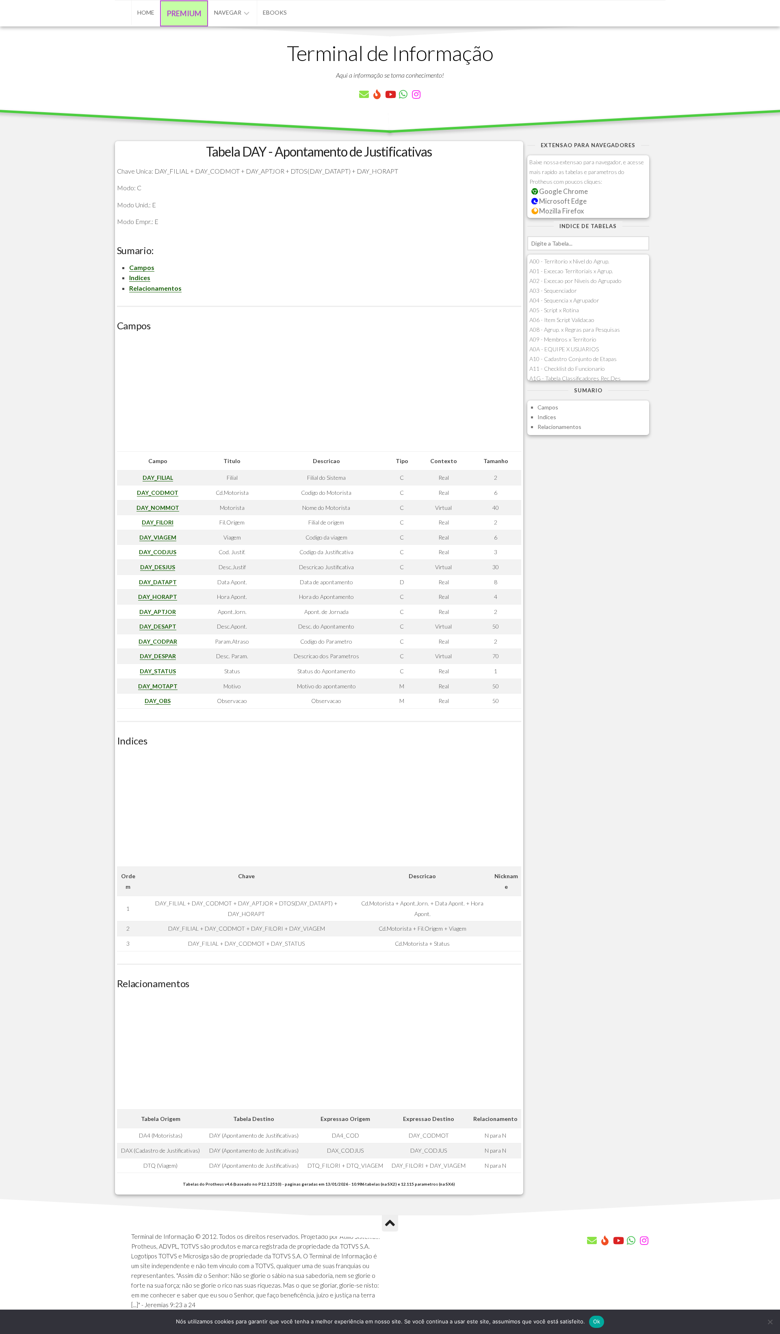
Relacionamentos (155, 288)
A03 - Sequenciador (553, 290)
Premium (184, 13)
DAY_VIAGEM (157, 537)
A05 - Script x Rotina (554, 310)
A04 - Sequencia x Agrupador (564, 300)
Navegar (227, 12)
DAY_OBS (158, 700)
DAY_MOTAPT (158, 686)
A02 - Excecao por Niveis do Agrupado (575, 280)
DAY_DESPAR (158, 656)
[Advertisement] (319, 394)
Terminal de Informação (390, 53)
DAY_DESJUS (157, 567)
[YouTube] (390, 94)
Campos (141, 267)
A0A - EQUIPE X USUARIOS (564, 349)
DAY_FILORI (157, 522)
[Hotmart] (377, 94)
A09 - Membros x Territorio (562, 339)
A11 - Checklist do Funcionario (567, 368)
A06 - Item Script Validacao (561, 319)
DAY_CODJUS (157, 551)
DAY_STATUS (158, 671)
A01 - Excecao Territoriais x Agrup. (571, 271)
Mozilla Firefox (561, 211)
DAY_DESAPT (157, 626)
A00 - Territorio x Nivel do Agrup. (569, 261)
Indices (139, 277)
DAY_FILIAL (158, 477)
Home (145, 12)
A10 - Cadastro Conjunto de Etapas (573, 358)
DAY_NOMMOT (157, 507)
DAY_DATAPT (158, 582)
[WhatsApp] (403, 94)
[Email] (364, 94)
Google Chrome (563, 191)
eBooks (275, 12)
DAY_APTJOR (157, 611)
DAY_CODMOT (157, 492)
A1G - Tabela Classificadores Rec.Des (575, 378)
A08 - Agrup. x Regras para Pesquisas (574, 329)
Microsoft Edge (562, 201)
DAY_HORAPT (157, 596)
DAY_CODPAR (158, 641)
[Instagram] (416, 94)
